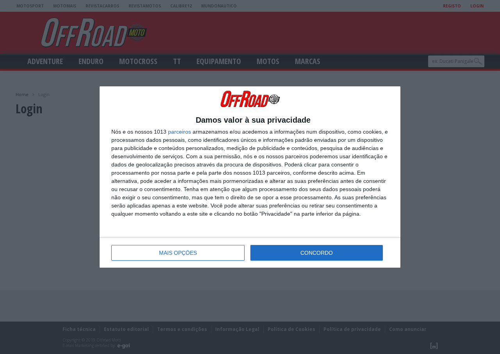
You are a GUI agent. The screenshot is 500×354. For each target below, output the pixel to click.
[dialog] (250, 177)
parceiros (179, 131)
